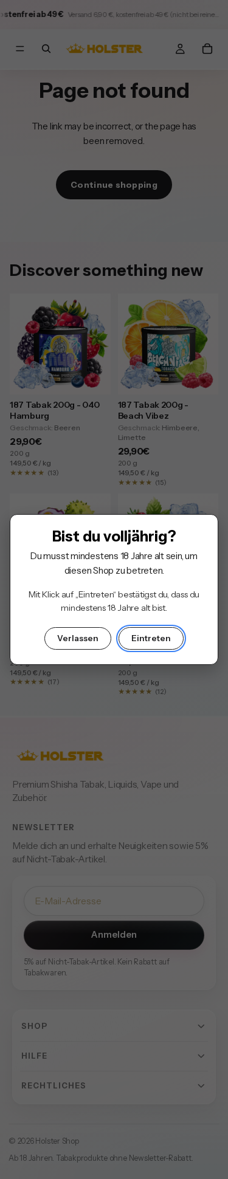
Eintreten (151, 638)
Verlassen (77, 638)
